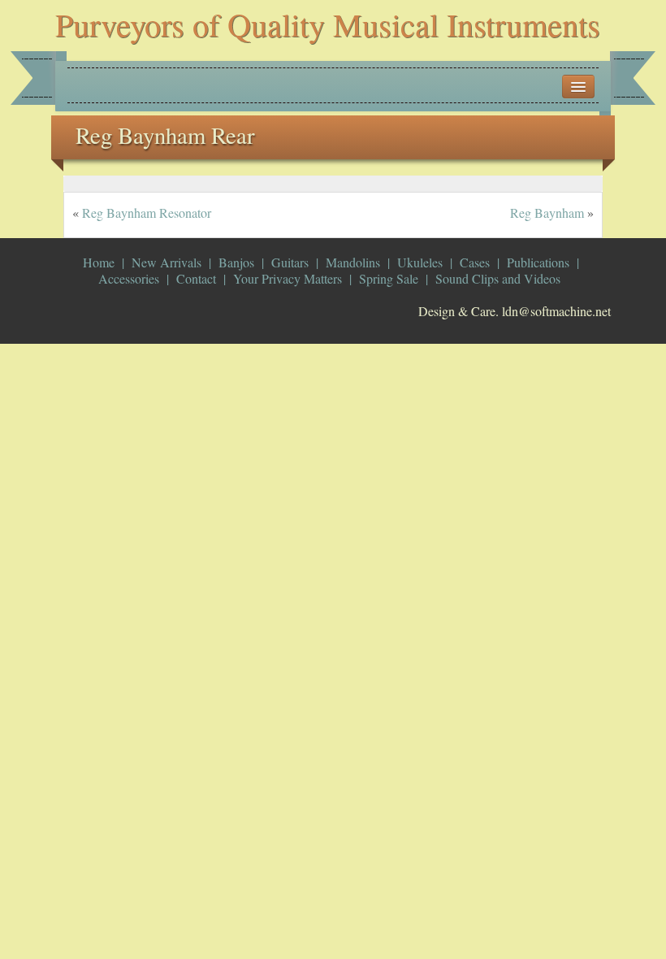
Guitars (290, 262)
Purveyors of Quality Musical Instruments (327, 24)
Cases (475, 262)
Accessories (128, 278)
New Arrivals (166, 262)
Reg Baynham (547, 212)
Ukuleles (420, 262)
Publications (538, 262)
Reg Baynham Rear (165, 134)
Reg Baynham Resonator (146, 212)
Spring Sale (388, 278)
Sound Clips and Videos (497, 278)
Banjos (236, 262)
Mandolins (353, 262)
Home (99, 262)
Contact (196, 278)
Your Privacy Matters (287, 278)
